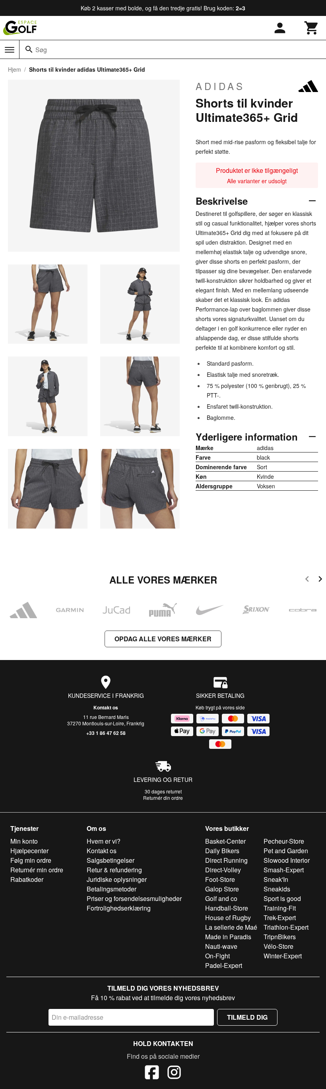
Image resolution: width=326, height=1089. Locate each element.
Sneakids (277, 888)
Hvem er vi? (103, 841)
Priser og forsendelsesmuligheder (134, 898)
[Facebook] (152, 1073)
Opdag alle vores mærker (163, 638)
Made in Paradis (228, 936)
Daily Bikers (222, 850)
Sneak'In (276, 879)
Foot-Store (220, 879)
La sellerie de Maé (231, 927)
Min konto (24, 841)
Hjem (14, 69)
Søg (41, 49)
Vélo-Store (278, 946)
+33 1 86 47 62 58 (106, 732)
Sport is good (282, 898)
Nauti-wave (221, 946)
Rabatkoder (26, 879)
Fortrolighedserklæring (119, 908)
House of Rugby (228, 917)
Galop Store (222, 888)
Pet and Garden (286, 850)
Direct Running (226, 860)
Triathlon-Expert (286, 927)
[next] (320, 580)
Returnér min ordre (36, 869)
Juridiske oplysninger (117, 879)
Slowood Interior (287, 860)
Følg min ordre (30, 860)
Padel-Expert (223, 965)
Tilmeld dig (247, 1017)
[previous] (307, 580)
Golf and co (221, 898)
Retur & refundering (114, 869)
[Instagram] (174, 1073)
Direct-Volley (223, 869)
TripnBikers (280, 936)
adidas (220, 86)
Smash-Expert (284, 869)
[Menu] (9, 49)
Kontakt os (105, 707)
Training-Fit (280, 908)
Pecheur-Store (284, 841)
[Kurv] (312, 28)
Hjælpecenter (29, 850)
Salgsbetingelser (110, 860)
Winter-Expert (283, 955)
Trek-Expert (280, 917)
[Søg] (29, 49)
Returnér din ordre (163, 797)
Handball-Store (226, 908)
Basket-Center (225, 841)
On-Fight (217, 955)
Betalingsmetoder (111, 888)
